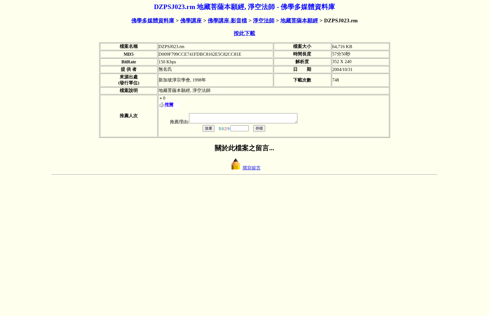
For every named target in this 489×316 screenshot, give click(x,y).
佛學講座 (191, 20)
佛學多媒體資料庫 (152, 20)
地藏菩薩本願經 (299, 20)
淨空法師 (263, 20)
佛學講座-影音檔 (227, 20)
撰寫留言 (252, 167)
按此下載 (244, 33)
